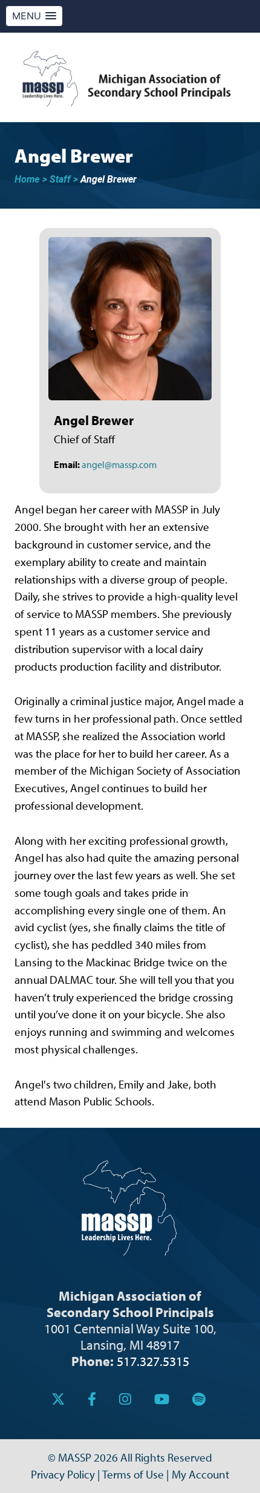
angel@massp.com (119, 464)
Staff (60, 179)
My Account (200, 1474)
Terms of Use (133, 1474)
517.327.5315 (153, 1361)
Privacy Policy (63, 1474)
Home (27, 179)
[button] (34, 16)
